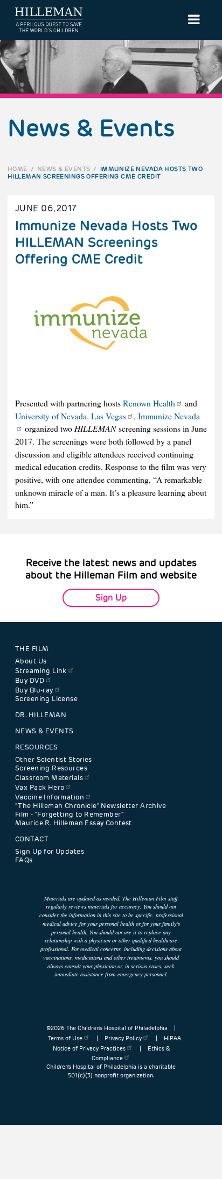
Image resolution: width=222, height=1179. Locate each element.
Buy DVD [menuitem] (29, 680)
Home (17, 169)
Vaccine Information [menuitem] (49, 797)
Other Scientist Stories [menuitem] (53, 759)
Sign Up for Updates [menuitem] (49, 851)
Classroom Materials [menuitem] (49, 778)
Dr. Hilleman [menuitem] (40, 715)
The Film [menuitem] (31, 649)
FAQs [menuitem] (24, 860)
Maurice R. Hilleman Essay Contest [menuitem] (73, 823)
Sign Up (111, 597)
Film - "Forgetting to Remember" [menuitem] (69, 814)
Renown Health (149, 403)
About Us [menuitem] (30, 661)
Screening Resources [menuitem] (51, 768)
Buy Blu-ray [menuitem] (34, 690)
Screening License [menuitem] (46, 699)
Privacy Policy (123, 1038)
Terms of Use (65, 1038)
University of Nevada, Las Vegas (70, 415)
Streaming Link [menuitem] (41, 671)
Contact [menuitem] (31, 839)
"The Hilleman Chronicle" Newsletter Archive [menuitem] (90, 806)
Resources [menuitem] (36, 747)
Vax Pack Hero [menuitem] (39, 787)
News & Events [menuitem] (44, 731)
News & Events (63, 169)
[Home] (48, 20)
